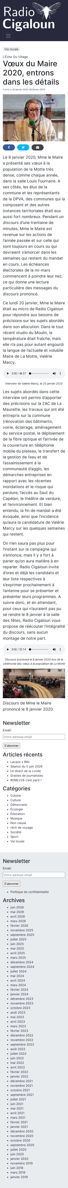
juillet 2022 (18, 1053)
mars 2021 (17, 1117)
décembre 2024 (21, 962)
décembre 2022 (21, 1035)
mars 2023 (18, 1026)
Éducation (17, 814)
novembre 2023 (21, 1003)
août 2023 (17, 1012)
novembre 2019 (21, 1163)
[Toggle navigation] (8, 36)
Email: (7, 730)
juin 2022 (17, 1058)
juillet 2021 (18, 1099)
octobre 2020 (20, 1140)
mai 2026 (17, 912)
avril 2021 (17, 1113)
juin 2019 (16, 1168)
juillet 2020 (18, 1149)
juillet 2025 (18, 939)
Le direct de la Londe (25, 771)
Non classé (18, 823)
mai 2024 (17, 976)
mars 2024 (18, 985)
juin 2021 (16, 1104)
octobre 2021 (20, 1090)
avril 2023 (17, 1021)
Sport (14, 837)
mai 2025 (17, 948)
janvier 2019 (19, 1177)
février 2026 (19, 925)
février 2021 (19, 1122)
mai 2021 (16, 1108)
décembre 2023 (21, 999)
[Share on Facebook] (9, 147)
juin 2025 (17, 944)
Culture (15, 800)
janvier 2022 (19, 1076)
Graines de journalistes (26, 775)
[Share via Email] (38, 147)
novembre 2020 (21, 1136)
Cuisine (15, 795)
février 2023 (19, 1031)
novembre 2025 (21, 930)
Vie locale (11, 49)
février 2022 (19, 1072)
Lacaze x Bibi (19, 762)
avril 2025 (17, 953)
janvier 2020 (19, 1159)
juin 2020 (17, 1154)
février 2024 (19, 989)
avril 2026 (17, 916)
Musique (16, 818)
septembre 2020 (22, 1145)
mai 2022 (17, 1063)
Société (15, 832)
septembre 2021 (22, 1095)
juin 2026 (17, 907)
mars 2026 (18, 921)
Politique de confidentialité (29, 892)
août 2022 (17, 1049)
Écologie (16, 809)
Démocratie (18, 805)
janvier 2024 (19, 994)
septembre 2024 (22, 967)
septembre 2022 (22, 1044)
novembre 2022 (21, 1040)
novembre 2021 (21, 1085)
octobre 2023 (20, 1008)
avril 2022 (17, 1067)
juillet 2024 (18, 971)
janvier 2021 (19, 1127)
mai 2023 (17, 1017)
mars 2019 (17, 1172)
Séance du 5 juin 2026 (26, 766)
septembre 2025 (22, 935)
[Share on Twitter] (23, 147)
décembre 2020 (21, 1131)
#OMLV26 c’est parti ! (25, 780)
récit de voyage (21, 827)
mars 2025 (18, 957)
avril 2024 (17, 980)
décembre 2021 (21, 1081)
